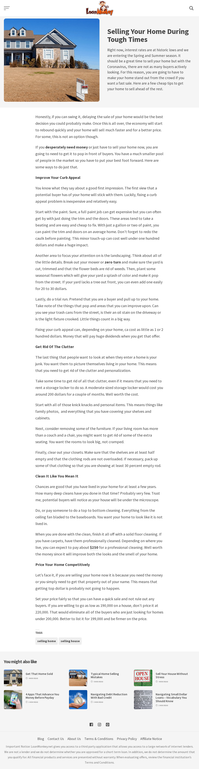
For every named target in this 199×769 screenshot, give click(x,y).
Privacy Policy (127, 738)
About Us (74, 738)
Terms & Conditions (98, 738)
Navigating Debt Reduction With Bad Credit (109, 695)
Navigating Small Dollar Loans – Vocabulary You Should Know (171, 697)
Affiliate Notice (151, 738)
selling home (46, 641)
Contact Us (56, 738)
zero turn (113, 262)
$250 (94, 547)
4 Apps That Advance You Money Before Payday (42, 695)
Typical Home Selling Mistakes (105, 675)
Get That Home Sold (39, 674)
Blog (40, 738)
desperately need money (66, 147)
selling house (70, 641)
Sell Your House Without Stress (172, 675)
